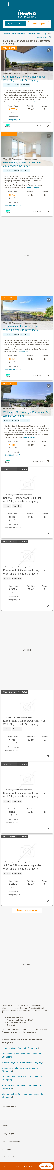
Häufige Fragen (8, 1134)
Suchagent (40, 24)
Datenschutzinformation (11, 1157)
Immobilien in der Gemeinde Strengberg (19, 1048)
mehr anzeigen (38, 102)
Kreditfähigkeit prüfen (13, 120)
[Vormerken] (49, 50)
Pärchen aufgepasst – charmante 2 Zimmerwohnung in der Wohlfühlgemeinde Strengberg (23, 164)
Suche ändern (17, 24)
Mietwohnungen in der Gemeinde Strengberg (22, 1062)
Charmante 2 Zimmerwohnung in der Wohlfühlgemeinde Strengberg (24, 78)
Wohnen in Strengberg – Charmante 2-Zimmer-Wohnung (25, 414)
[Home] (27, 14)
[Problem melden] (48, 126)
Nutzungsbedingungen (11, 1141)
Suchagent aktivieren (28, 910)
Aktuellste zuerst (41, 37)
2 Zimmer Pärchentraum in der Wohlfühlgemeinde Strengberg (20, 328)
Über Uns (5, 1126)
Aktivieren (46, 1166)
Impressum (6, 1149)
